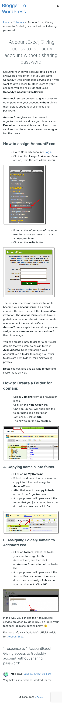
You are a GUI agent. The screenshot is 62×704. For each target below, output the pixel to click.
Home (6, 22)
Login (48, 152)
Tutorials (18, 22)
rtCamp (39, 697)
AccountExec (15, 636)
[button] (51, 6)
